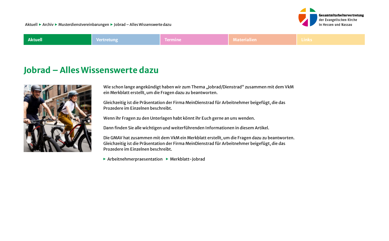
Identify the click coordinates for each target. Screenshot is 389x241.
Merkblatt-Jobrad (187, 159)
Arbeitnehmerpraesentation (135, 159)
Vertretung (107, 39)
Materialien (245, 39)
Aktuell (31, 24)
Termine (173, 39)
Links (306, 39)
